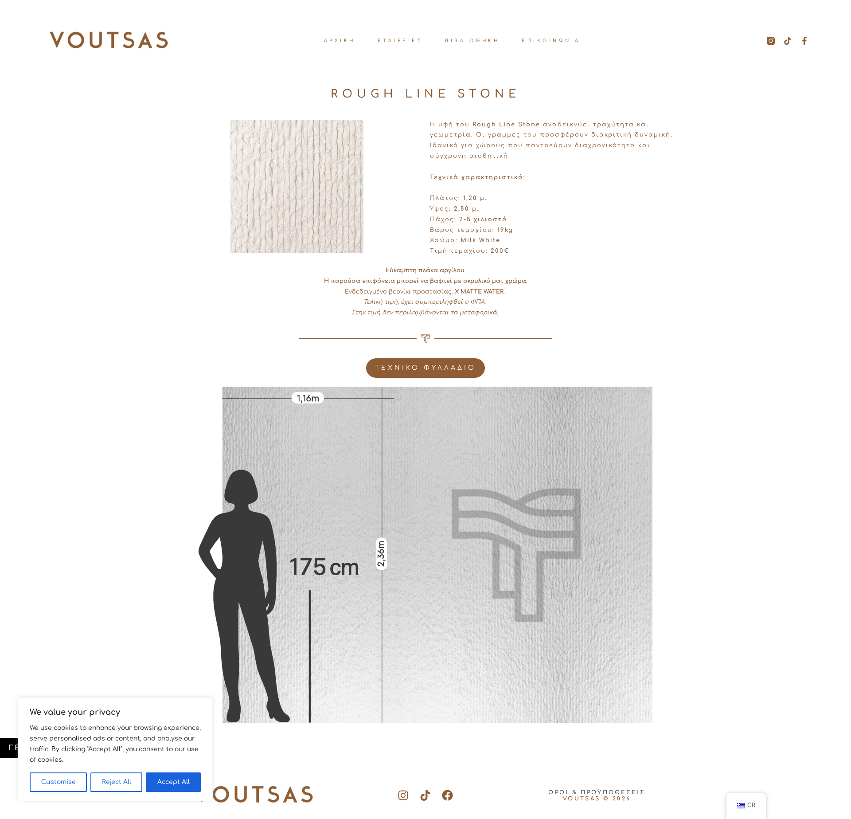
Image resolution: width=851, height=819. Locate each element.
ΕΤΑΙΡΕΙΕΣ (400, 40)
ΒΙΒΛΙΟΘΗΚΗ (472, 40)
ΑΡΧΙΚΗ (339, 40)
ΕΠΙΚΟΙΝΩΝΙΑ (551, 40)
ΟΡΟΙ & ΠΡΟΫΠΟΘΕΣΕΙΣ (596, 792)
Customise (58, 782)
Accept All (173, 782)
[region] (115, 749)
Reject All (116, 782)
